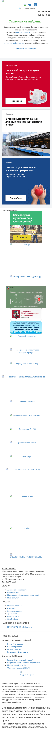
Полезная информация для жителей (23, 595)
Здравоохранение (15, 611)
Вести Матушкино (15, 643)
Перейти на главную (26, 48)
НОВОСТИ (42, 14)
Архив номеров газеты (17, 589)
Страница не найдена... (26, 21)
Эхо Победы (12, 619)
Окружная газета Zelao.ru (18, 667)
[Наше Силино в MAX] (25, 4)
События (11, 608)
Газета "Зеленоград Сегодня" (20, 659)
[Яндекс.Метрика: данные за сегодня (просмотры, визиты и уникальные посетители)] (27, 673)
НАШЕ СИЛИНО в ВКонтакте (19, 627)
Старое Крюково (14, 646)
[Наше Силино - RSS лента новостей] (35, 4)
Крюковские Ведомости (17, 651)
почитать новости (22, 32)
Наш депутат (13, 597)
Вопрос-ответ (13, 592)
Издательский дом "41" (17, 665)
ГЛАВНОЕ (43, 11)
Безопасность (13, 616)
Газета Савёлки (14, 649)
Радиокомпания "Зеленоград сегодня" (24, 662)
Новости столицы (14, 605)
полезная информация (14, 43)
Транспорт (12, 613)
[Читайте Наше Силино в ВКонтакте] (29, 4)
